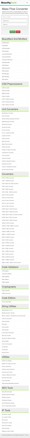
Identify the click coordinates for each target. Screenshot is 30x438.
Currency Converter (7, 318)
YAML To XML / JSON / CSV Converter (11, 262)
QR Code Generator (7, 377)
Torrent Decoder (6, 380)
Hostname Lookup (6, 414)
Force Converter (6, 130)
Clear (18, 32)
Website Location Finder (8, 431)
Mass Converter (6, 141)
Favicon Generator (6, 366)
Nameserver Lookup (7, 422)
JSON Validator (5, 276)
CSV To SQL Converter (7, 186)
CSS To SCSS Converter (8, 102)
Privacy (26, 435)
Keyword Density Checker (8, 394)
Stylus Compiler (6, 96)
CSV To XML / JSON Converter (9, 192)
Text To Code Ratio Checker (9, 406)
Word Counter (5, 352)
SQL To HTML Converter (8, 243)
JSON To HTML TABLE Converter (10, 226)
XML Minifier (5, 79)
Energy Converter (6, 127)
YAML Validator (5, 282)
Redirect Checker (6, 397)
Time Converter (6, 155)
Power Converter (6, 147)
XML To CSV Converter (7, 254)
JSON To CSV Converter (8, 223)
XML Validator (5, 279)
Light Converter (6, 138)
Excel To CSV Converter (8, 195)
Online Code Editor (6, 302)
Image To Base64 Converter (9, 375)
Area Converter (5, 116)
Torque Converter (6, 158)
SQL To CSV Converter (7, 240)
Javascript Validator (6, 273)
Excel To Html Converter (8, 200)
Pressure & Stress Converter (9, 149)
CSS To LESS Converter (8, 99)
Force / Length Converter (8, 133)
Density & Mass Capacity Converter (10, 118)
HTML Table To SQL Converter (9, 217)
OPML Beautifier (6, 68)
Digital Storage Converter (8, 121)
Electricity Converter (7, 124)
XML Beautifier (5, 76)
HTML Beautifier (6, 48)
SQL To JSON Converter (8, 245)
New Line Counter (6, 335)
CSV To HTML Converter (8, 178)
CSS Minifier (5, 45)
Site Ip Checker (5, 428)
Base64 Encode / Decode (8, 313)
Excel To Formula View (7, 197)
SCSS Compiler (6, 90)
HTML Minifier (5, 51)
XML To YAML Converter (8, 259)
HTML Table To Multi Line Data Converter (12, 214)
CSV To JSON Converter (8, 180)
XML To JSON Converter (8, 257)
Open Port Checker (6, 425)
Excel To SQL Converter (8, 206)
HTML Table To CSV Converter (9, 209)
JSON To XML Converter (8, 228)
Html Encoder (5, 330)
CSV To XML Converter (7, 189)
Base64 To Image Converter (9, 363)
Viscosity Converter (6, 164)
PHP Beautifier (5, 73)
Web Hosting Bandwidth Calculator (10, 383)
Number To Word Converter (9, 338)
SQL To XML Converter (7, 248)
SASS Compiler (5, 93)
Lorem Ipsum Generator (8, 332)
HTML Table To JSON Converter (10, 211)
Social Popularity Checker (8, 403)
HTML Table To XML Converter (9, 220)
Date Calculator (6, 321)
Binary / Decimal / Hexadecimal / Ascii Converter (13, 315)
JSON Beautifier (6, 62)
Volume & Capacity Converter (9, 166)
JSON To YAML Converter (8, 231)
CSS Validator (5, 271)
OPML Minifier (5, 71)
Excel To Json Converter (8, 203)
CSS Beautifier (5, 42)
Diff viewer (4, 324)
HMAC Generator (6, 293)
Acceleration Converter (7, 113)
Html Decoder (5, 327)
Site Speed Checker (7, 400)
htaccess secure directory (8, 369)
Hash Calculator (6, 290)
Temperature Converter (7, 152)
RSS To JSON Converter (8, 237)
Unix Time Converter (7, 344)
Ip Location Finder (6, 417)
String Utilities (5, 341)
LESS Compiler (5, 88)
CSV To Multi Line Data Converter (10, 183)
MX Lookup (5, 420)
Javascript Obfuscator (7, 59)
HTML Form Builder (7, 361)
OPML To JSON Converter (8, 234)
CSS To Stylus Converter (8, 104)
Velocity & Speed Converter (8, 161)
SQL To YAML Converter (8, 251)
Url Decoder (5, 347)
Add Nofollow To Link (7, 310)
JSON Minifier (5, 65)
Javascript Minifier (6, 57)
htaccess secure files (7, 372)
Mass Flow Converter (7, 144)
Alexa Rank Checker (7, 391)
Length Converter (6, 135)
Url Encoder (5, 349)
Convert (12, 32)
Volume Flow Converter (7, 169)
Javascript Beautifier (7, 54)
